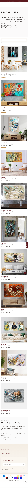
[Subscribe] (24, 464)
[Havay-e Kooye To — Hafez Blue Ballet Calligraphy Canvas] (14, 59)
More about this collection (7, 29)
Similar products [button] (25, 273)
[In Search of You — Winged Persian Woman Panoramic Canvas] (14, 262)
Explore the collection (20, 34)
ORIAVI (12, 480)
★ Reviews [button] (26, 245)
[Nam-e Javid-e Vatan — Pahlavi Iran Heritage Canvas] (14, 396)
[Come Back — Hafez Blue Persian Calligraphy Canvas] (14, 229)
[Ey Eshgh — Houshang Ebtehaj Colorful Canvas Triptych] (14, 163)
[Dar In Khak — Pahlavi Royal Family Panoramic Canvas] (14, 330)
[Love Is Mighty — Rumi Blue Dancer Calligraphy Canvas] (14, 128)
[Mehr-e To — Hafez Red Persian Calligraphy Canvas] (14, 295)
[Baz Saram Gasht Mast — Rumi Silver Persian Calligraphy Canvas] (14, 196)
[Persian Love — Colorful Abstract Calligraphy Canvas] (14, 93)
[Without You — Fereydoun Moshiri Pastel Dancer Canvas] (14, 363)
